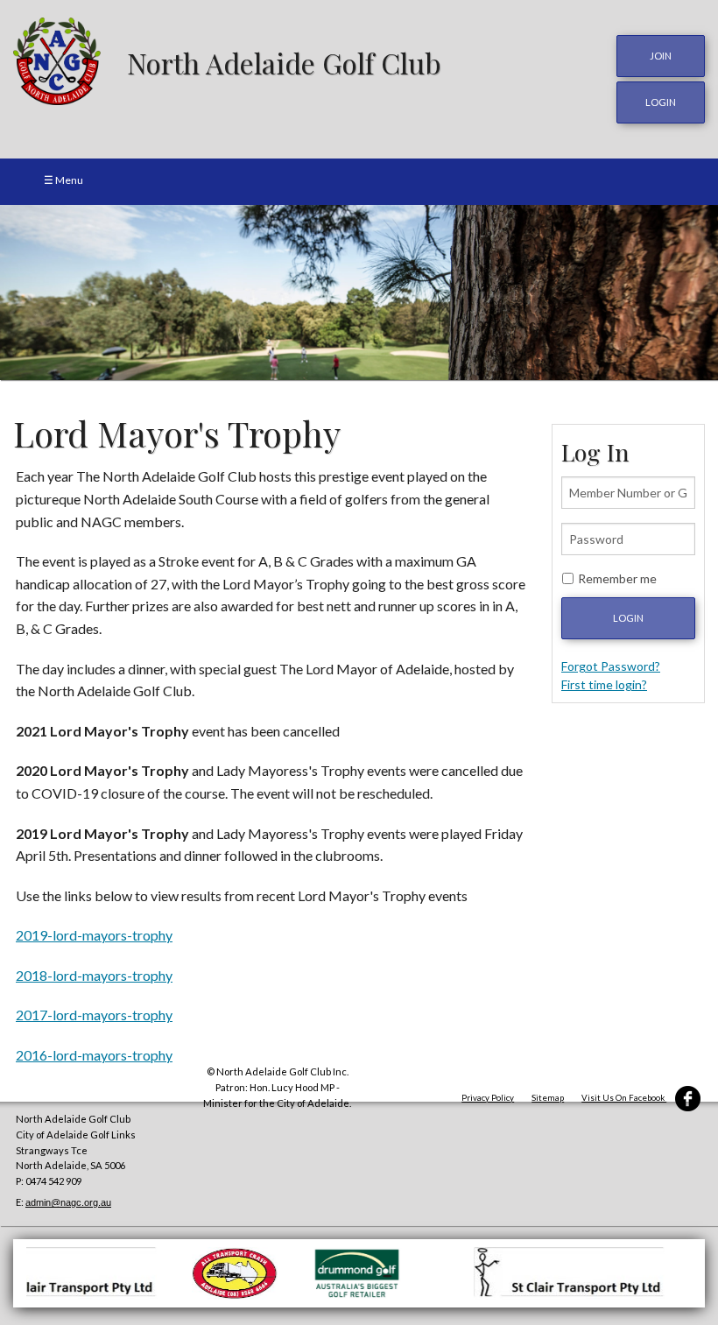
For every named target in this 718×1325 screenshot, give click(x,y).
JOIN (661, 55)
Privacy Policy (487, 1098)
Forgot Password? (610, 666)
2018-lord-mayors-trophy (94, 975)
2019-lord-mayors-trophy (94, 935)
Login (628, 618)
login (660, 102)
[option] (359, 292)
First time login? (604, 684)
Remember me (617, 578)
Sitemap (547, 1098)
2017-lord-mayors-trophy (94, 1014)
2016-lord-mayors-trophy (94, 1055)
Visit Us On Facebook (623, 1098)
